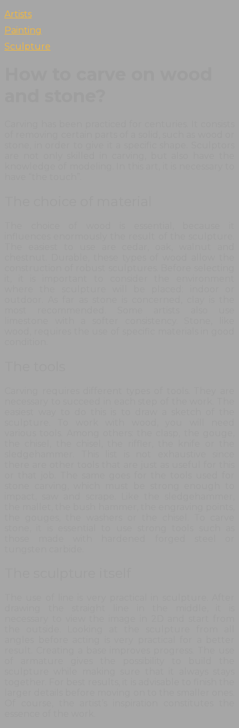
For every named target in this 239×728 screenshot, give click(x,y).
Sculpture (27, 46)
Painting (23, 30)
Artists (18, 14)
